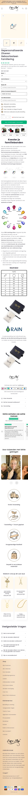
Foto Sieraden (6, 672)
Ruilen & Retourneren (8, 728)
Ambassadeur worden (9, 682)
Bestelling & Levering (8, 704)
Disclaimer (5, 721)
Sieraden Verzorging (8, 688)
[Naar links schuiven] (1, 43)
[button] (1, 8)
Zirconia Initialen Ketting (21, 592)
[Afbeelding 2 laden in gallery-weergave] (14, 43)
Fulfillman (21, 385)
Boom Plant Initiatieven (9, 695)
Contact (5, 734)
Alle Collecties (7, 668)
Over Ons (5, 692)
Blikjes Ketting (7, 614)
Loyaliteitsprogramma (9, 675)
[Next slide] (26, 431)
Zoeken (5, 678)
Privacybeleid (6, 718)
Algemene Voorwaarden (9, 714)
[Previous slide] (2, 431)
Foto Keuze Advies (8, 685)
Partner (5, 724)
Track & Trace (6, 711)
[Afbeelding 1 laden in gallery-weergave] (6, 43)
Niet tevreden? (7, 731)
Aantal (3, 114)
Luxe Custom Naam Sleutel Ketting (7, 592)
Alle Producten (7, 665)
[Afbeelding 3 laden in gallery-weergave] (21, 43)
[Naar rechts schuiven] (26, 43)
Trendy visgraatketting (21, 614)
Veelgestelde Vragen (8, 708)
